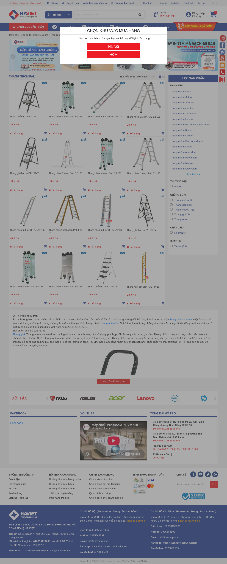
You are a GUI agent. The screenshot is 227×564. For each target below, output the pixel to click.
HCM (114, 54)
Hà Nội (113, 46)
